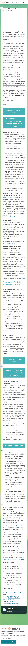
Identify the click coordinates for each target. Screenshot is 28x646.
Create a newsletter (8, 642)
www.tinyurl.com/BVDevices (10, 243)
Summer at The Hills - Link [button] (14, 360)
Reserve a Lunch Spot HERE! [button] (14, 111)
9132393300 (10, 601)
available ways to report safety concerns (13, 559)
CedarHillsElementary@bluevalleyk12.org (13, 592)
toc (2, 8)
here (23, 278)
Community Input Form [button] (14, 446)
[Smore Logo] (6, 2)
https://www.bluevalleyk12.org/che (11, 596)
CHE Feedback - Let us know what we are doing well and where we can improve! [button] (14, 122)
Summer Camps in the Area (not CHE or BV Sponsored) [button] (14, 372)
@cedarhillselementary (13, 603)
